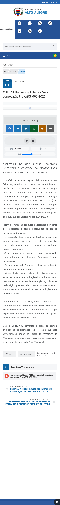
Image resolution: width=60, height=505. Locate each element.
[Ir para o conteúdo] (48, 31)
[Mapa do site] (30, 31)
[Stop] (33, 141)
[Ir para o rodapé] (24, 37)
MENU (8, 55)
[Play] (27, 141)
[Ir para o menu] (55, 31)
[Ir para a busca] (18, 37)
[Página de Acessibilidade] (40, 31)
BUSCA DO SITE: (11, 41)
